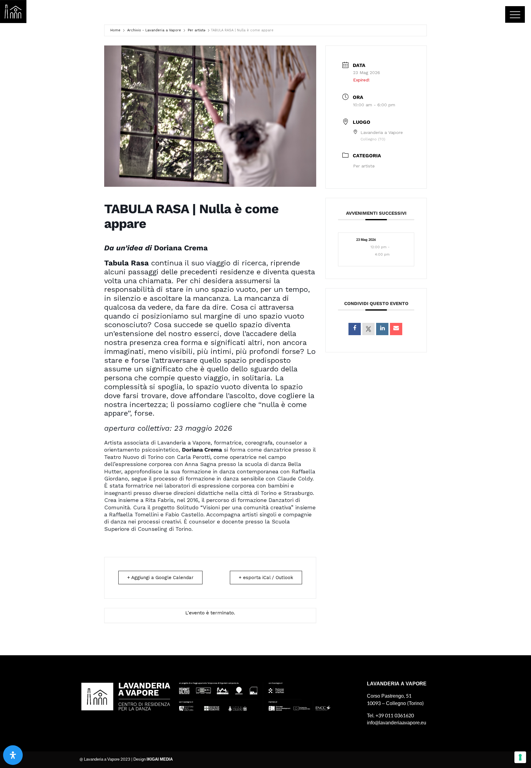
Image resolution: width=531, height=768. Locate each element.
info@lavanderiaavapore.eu (396, 722)
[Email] (396, 329)
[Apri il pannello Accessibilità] (13, 755)
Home (115, 30)
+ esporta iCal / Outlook (266, 577)
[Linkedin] (382, 329)
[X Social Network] (368, 329)
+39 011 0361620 (395, 715)
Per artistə (196, 30)
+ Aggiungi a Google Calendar (160, 577)
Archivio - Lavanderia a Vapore (154, 30)
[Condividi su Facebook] (354, 329)
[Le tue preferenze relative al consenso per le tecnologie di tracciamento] (520, 757)
